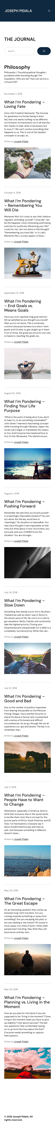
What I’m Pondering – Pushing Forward (24, 503)
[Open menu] (49, 10)
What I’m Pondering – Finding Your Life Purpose (24, 406)
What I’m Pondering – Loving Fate (24, 104)
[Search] (44, 51)
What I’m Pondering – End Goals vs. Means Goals (22, 306)
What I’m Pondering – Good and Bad (24, 698)
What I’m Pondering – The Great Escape (24, 901)
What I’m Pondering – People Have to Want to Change (24, 800)
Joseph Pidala (21, 141)
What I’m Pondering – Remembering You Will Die (23, 205)
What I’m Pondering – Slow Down (24, 602)
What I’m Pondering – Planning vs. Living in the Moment (27, 1002)
